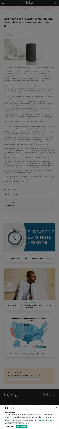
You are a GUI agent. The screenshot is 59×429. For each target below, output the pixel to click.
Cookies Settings (10, 426)
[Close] (56, 407)
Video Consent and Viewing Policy (15, 422)
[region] (29, 417)
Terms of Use (42, 420)
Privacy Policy (51, 420)
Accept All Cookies (21, 426)
